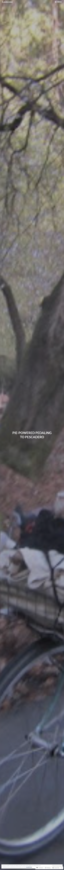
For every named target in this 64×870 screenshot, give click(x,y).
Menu (59, 2)
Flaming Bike (7, 2)
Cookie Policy (29, 867)
